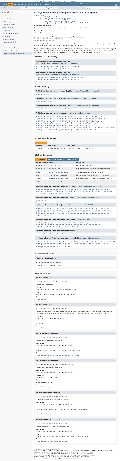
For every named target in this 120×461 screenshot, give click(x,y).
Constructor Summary (8, 24)
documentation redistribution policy (78, 456)
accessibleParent (71, 131)
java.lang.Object (39, 15)
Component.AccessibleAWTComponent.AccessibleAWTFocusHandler (58, 79)
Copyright (37, 455)
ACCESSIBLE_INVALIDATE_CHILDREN (69, 120)
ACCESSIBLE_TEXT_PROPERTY (45, 129)
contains (53, 208)
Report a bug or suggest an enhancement (46, 449)
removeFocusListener (105, 212)
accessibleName (58, 131)
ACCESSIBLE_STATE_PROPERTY (68, 122)
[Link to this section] (58, 57)
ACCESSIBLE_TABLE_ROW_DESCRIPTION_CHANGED (75, 125)
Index (42, 4)
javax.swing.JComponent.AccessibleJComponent (60, 21)
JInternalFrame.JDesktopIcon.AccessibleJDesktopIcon (39, 8)
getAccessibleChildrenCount (81, 189)
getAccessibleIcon (93, 223)
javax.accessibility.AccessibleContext (49, 17)
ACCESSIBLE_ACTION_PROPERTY (46, 116)
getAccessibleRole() (9, 39)
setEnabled (78, 213)
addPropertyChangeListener (45, 189)
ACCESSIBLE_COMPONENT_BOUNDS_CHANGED (69, 118)
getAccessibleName (61, 191)
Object (72, 231)
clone (38, 234)
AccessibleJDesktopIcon (56, 148)
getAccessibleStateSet (77, 191)
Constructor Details (8, 30)
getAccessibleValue (56, 168)
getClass (58, 234)
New (29, 4)
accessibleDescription (44, 131)
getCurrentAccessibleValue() (12, 45)
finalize (50, 234)
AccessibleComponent (51, 28)
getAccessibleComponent (65, 208)
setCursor (69, 213)
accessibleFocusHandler (44, 94)
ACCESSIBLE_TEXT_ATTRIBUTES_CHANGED (102, 127)
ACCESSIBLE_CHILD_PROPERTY (45, 118)
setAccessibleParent (77, 226)
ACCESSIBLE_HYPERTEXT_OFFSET (46, 120)
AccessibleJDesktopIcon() (11, 33)
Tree (18, 4)
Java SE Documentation (77, 450)
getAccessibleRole (55, 165)
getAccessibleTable (80, 224)
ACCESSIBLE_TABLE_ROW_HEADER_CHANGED (49, 127)
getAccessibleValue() (9, 42)
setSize (38, 215)
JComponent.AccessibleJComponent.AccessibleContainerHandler (58, 66)
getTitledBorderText (105, 191)
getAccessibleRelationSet (45, 224)
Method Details (6, 36)
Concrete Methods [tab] (71, 159)
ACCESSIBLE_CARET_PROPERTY (95, 116)
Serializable (38, 28)
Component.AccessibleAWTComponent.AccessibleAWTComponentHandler (59, 78)
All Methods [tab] (40, 159)
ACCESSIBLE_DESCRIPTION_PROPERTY (95, 118)
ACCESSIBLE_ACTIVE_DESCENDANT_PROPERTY (71, 116)
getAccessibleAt (41, 201)
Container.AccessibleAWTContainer (81, 98)
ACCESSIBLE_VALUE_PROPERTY (65, 129)
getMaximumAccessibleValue (58, 175)
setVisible (46, 215)
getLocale (97, 210)
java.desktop (5, 8)
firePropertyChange (43, 223)
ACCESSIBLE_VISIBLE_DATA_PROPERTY (88, 129)
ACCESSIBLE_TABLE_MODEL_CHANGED (47, 125)
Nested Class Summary (9, 19)
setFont (85, 213)
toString (87, 234)
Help (51, 4)
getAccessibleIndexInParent (84, 208)
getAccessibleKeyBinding (44, 191)
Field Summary (6, 22)
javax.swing (14, 8)
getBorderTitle (91, 191)
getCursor (59, 210)
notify (72, 234)
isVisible (93, 212)
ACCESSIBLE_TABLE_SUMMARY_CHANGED (76, 127)
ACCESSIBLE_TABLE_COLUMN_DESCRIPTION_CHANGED (52, 123)
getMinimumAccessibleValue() (12, 51)
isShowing (85, 212)
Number (38, 172)
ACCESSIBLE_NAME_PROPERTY (91, 120)
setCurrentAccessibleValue (58, 182)
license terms (78, 1)
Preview (23, 4)
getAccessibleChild (63, 189)
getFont (66, 210)
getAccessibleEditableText (76, 223)
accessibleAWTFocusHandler (68, 109)
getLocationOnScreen (43, 212)
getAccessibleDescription (101, 189)
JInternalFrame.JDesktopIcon (44, 33)
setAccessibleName (62, 226)
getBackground (41, 210)
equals (43, 234)
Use (15, 4)
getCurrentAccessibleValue (58, 172)
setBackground (51, 213)
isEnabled (61, 212)
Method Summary (7, 27)
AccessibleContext (82, 113)
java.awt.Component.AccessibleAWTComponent (55, 18)
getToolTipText (41, 193)
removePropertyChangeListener (58, 193)
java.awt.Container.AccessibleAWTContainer (56, 20)
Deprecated (35, 4)
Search (47, 4)
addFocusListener (42, 208)
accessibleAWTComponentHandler (47, 109)
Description (5, 16)
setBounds (61, 213)
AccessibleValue (85, 28)
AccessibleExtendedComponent (69, 28)
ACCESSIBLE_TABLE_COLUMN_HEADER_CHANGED (84, 123)
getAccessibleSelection (64, 224)
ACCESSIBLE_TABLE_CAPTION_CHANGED (92, 122)
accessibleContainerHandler (46, 101)
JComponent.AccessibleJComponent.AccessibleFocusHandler (56, 68)
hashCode (65, 234)
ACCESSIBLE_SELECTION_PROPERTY (47, 122)
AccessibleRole (41, 165)
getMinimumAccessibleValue (58, 178)
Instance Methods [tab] (55, 159)
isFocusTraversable (73, 212)
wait (93, 234)
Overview (4, 4)
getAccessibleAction (58, 223)
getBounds (50, 210)
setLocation (105, 213)
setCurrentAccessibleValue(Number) (14, 48)
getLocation (106, 210)
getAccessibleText (94, 224)
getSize (54, 212)
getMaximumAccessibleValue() (13, 53)
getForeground (87, 210)
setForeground (95, 213)
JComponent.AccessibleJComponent (51, 39)
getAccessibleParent (103, 208)
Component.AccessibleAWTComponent (64, 74)
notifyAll (79, 234)
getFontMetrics (75, 210)
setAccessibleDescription (45, 226)
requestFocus (40, 213)
